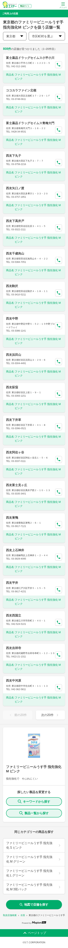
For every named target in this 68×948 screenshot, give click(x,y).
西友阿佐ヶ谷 (15, 452)
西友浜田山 (13, 354)
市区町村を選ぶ (42, 36)
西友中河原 (13, 680)
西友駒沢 (12, 286)
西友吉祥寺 (13, 648)
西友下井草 (13, 419)
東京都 (10, 36)
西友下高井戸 (15, 220)
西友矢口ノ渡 (15, 188)
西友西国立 (13, 615)
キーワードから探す (36, 801)
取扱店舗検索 (10, 915)
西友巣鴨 (12, 517)
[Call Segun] (58, 64)
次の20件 (47, 715)
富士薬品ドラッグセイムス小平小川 (30, 57)
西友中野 (12, 318)
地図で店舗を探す (36, 904)
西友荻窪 (12, 387)
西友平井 (12, 582)
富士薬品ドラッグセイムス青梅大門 (30, 123)
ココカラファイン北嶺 (21, 90)
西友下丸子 (13, 155)
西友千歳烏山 (15, 253)
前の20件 (20, 715)
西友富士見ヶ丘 (16, 485)
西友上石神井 (15, 550)
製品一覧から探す (37, 813)
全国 (22, 915)
